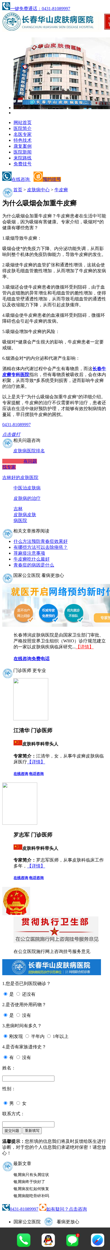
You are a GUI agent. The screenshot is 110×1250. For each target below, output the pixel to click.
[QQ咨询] (48, 1245)
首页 (17, 189)
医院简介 (23, 128)
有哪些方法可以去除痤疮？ (41, 547)
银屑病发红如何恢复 (31, 1189)
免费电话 (41, 658)
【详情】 (85, 646)
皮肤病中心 (38, 189)
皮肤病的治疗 (27, 498)
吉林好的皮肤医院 (20, 477)
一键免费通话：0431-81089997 (40, 8)
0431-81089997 (24, 1209)
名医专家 (23, 134)
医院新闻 (23, 152)
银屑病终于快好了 (29, 1182)
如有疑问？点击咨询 (66, 1209)
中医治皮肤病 (27, 487)
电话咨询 (36, 774)
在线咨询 (21, 179)
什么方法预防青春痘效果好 (41, 541)
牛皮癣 (61, 189)
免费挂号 (23, 163)
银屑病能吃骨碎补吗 (31, 1196)
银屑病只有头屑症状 (31, 1175)
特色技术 (23, 140)
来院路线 (23, 158)
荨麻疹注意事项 (29, 553)
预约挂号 (52, 179)
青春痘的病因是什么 (34, 565)
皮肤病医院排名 (29, 450)
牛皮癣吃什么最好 (32, 559)
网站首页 (23, 122)
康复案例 (23, 146)
